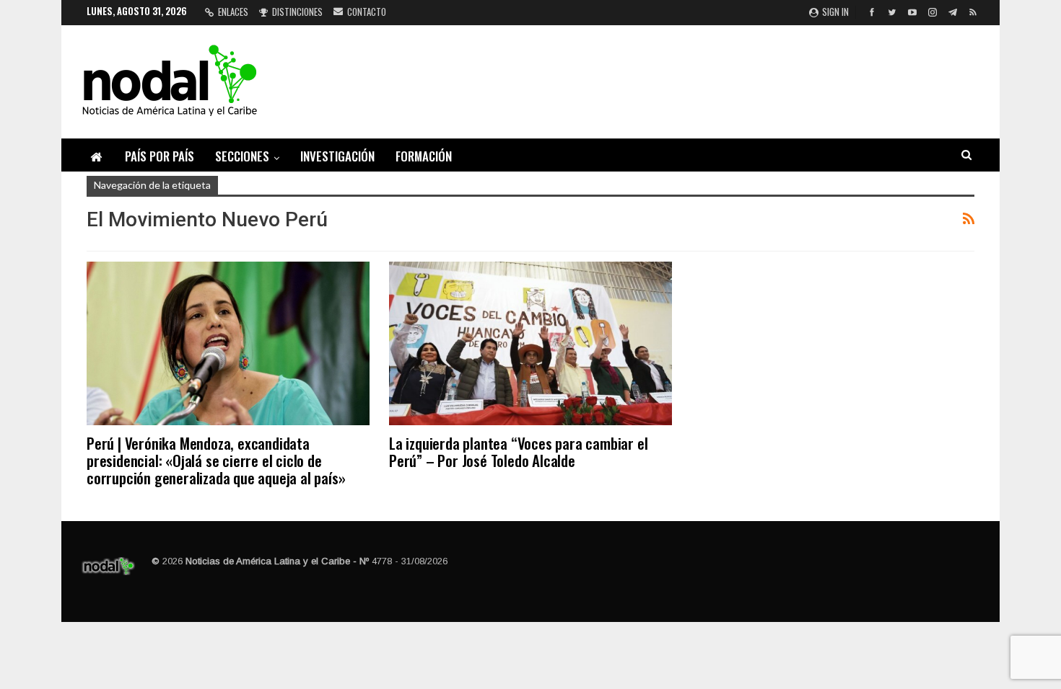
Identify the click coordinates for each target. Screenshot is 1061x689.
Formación (424, 156)
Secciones (242, 156)
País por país (159, 156)
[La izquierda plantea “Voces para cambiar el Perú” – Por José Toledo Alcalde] (530, 343)
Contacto (366, 11)
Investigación (337, 156)
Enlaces (233, 11)
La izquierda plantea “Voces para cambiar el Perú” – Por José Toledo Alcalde (518, 451)
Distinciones (297, 11)
